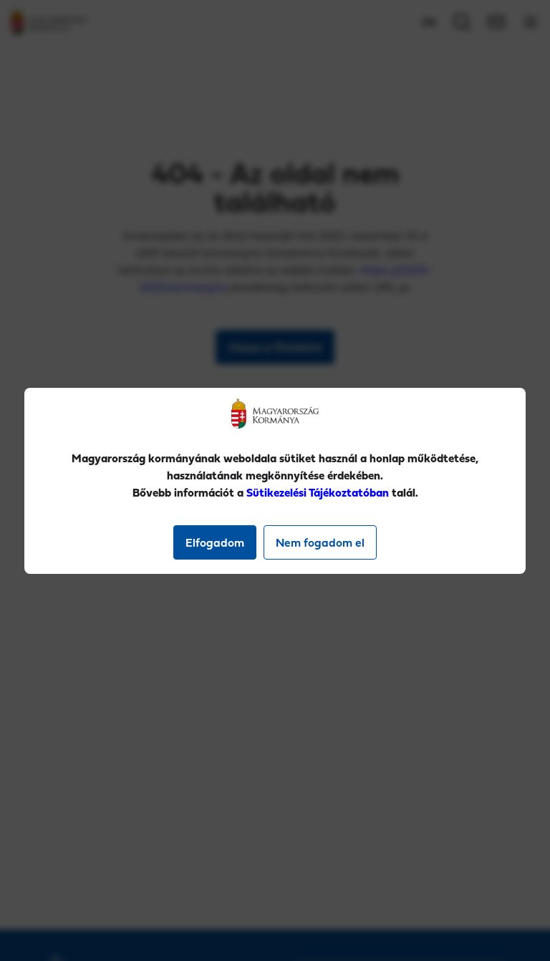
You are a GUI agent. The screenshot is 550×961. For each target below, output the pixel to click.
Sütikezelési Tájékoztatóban (317, 492)
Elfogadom (214, 542)
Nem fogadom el (320, 542)
